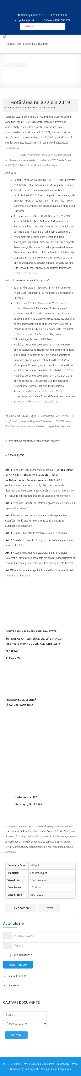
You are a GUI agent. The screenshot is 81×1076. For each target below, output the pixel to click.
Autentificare (18, 964)
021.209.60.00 (59, 15)
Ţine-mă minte (22, 955)
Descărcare (22, 908)
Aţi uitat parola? (12, 985)
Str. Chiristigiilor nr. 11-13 (31, 15)
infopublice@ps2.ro (26, 20)
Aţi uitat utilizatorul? (15, 976)
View (50, 908)
